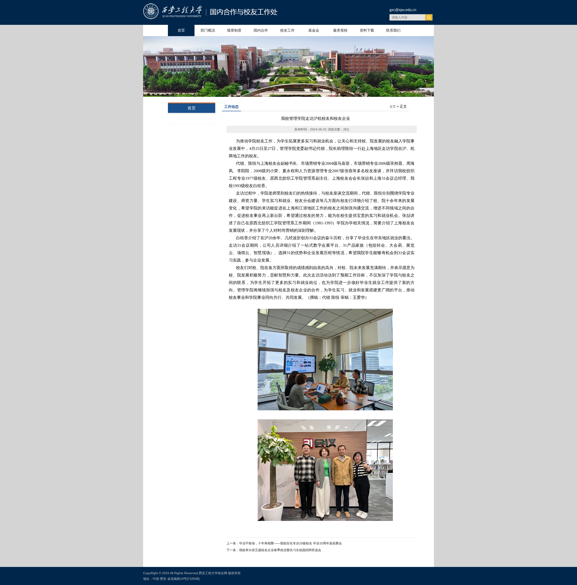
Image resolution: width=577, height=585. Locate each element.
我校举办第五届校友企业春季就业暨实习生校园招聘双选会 (280, 550)
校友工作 (287, 30)
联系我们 (393, 30)
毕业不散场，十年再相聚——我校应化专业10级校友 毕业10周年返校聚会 (290, 543)
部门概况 (208, 30)
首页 (181, 30)
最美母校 (340, 30)
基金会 (313, 30)
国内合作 (261, 30)
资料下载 (367, 30)
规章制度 (234, 30)
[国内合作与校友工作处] (210, 18)
